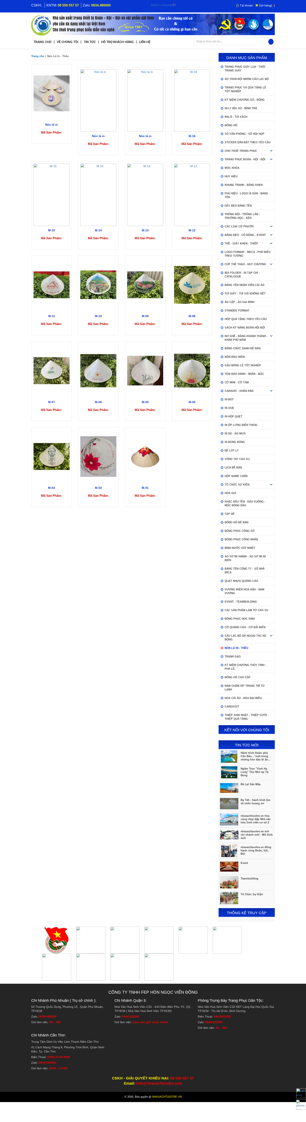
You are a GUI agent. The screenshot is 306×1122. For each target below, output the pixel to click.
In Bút (229, 399)
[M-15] (52, 194)
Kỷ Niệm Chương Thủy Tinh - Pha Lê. (245, 666)
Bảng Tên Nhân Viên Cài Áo (244, 285)
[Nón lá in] (52, 93)
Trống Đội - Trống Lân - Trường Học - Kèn (242, 216)
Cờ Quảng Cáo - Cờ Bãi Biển (245, 627)
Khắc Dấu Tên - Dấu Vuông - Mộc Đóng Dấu (245, 503)
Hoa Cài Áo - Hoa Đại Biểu (243, 698)
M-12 (192, 230)
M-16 (192, 136)
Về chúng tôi (67, 42)
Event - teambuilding (241, 601)
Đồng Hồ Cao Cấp (237, 677)
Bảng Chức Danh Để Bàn (242, 348)
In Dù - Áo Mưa (235, 433)
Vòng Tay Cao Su (237, 459)
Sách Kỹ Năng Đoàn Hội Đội (245, 327)
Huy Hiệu (231, 176)
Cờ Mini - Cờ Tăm (237, 382)
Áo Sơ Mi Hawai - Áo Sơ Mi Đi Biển (245, 558)
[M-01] (145, 456)
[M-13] (145, 194)
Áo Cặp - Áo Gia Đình (239, 302)
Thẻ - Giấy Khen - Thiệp (241, 243)
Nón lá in (51, 124)
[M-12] (192, 194)
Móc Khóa (232, 167)
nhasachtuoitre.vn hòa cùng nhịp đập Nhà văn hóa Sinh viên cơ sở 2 (256, 819)
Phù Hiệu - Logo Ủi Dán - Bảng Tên (246, 195)
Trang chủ (37, 56)
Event (244, 862)
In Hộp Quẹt (233, 416)
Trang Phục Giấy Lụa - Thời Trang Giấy (245, 68)
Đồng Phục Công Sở (240, 530)
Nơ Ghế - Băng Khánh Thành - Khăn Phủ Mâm (246, 338)
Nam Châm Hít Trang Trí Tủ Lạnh (244, 687)
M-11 (51, 316)
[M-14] (98, 194)
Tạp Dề (230, 513)
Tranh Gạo (233, 656)
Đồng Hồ (231, 125)
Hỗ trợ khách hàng (117, 42)
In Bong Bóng (235, 442)
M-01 (145, 487)
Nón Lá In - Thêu (236, 648)
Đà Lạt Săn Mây (251, 784)
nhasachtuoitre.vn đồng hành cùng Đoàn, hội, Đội (256, 850)
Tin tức (90, 42)
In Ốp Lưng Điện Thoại (241, 425)
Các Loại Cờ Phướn (239, 226)
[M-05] (145, 370)
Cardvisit (232, 706)
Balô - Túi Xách (236, 116)
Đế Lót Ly (232, 450)
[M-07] (52, 370)
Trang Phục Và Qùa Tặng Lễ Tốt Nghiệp (245, 89)
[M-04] (192, 370)
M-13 (145, 230)
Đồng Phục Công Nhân (241, 539)
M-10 (98, 316)
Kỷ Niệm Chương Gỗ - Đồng (245, 99)
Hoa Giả (230, 493)
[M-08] (192, 284)
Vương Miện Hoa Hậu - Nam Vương (244, 591)
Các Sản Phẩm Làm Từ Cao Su (246, 610)
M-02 (98, 487)
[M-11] (52, 284)
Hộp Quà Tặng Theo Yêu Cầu (246, 319)
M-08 (192, 316)
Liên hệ (144, 42)
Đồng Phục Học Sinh (240, 618)
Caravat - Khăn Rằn (239, 390)
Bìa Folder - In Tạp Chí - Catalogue (242, 274)
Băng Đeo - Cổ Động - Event (245, 235)
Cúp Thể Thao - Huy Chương (245, 264)
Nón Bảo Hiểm (235, 356)
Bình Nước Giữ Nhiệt (240, 547)
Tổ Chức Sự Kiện (237, 484)
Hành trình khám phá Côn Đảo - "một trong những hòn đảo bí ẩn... (255, 756)
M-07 (51, 402)
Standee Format (237, 310)
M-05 (145, 402)
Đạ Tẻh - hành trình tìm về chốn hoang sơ (255, 801)
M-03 (51, 487)
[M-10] (98, 284)
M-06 (98, 402)
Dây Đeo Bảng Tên (238, 205)
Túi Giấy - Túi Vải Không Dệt (245, 293)
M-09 (145, 316)
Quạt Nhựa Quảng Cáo (241, 580)
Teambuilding (249, 878)
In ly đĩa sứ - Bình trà (241, 108)
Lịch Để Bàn (233, 467)
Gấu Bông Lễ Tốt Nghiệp (243, 365)
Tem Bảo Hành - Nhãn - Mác (244, 373)
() (267, 5)
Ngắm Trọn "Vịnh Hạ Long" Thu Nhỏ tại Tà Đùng (254, 772)
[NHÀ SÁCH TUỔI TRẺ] (153, 24)
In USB (229, 408)
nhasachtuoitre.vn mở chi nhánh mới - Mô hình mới (257, 835)
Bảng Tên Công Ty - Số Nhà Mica (245, 570)
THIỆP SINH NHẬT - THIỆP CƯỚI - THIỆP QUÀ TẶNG (247, 717)
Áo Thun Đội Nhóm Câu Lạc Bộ (247, 79)
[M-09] (145, 284)
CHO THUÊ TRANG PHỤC (241, 150)
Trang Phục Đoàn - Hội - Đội (245, 159)
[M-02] (98, 456)
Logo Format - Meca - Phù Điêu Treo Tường (247, 253)
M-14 (98, 230)
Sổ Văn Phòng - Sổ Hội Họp (244, 133)
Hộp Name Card (236, 476)
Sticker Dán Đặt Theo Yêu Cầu (247, 142)
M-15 (51, 230)
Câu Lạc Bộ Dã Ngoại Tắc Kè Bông (245, 637)
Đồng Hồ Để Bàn (236, 522)
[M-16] (192, 100)
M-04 (192, 402)
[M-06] (98, 370)
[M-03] (52, 456)
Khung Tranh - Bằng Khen (244, 184)
